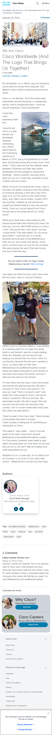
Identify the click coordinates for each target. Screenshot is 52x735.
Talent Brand (8, 537)
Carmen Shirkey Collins (15, 76)
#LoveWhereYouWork (17, 526)
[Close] (48, 713)
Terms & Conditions (13, 683)
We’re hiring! (37, 264)
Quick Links (11, 639)
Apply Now (33, 625)
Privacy (8, 687)
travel (19, 537)
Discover (27, 607)
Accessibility (10, 696)
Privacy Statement (24, 724)
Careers (9, 654)
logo (30, 532)
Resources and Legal (15, 667)
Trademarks (10, 701)
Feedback (9, 674)
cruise (13, 532)
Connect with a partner (14, 659)
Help (7, 678)
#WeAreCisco (34, 526)
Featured (21, 532)
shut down (39, 532)
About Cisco (10, 645)
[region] (26, 722)
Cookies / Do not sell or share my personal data (24, 692)
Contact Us (10, 650)
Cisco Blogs (18, 3)
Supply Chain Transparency (16, 706)
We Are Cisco (18, 10)
